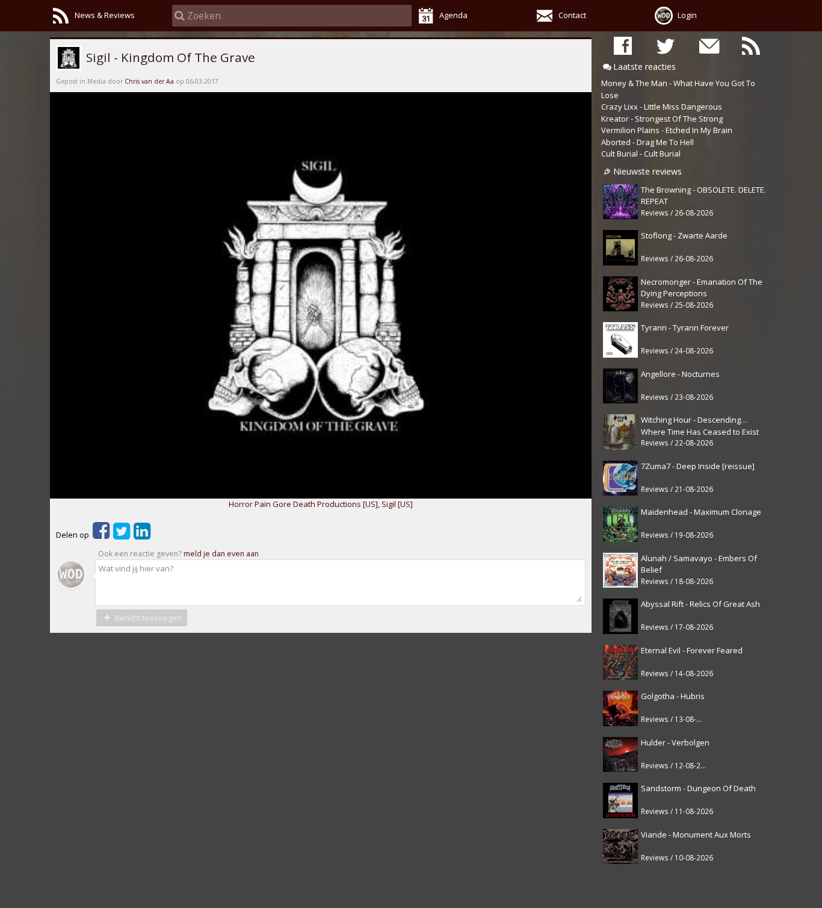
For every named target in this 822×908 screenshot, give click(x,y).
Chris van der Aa (149, 81)
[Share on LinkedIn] (142, 534)
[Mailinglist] (708, 45)
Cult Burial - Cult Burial (641, 153)
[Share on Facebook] (101, 534)
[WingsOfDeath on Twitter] (665, 45)
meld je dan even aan (221, 554)
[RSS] (751, 45)
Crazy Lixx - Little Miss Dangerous (661, 106)
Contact (572, 15)
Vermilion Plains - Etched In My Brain (666, 130)
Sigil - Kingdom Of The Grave (169, 57)
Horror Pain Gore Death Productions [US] (303, 504)
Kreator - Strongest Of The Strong (662, 118)
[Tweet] (121, 534)
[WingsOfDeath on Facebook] (622, 45)
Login (687, 15)
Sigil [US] (397, 504)
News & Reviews (105, 15)
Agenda (453, 15)
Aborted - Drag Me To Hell (647, 142)
